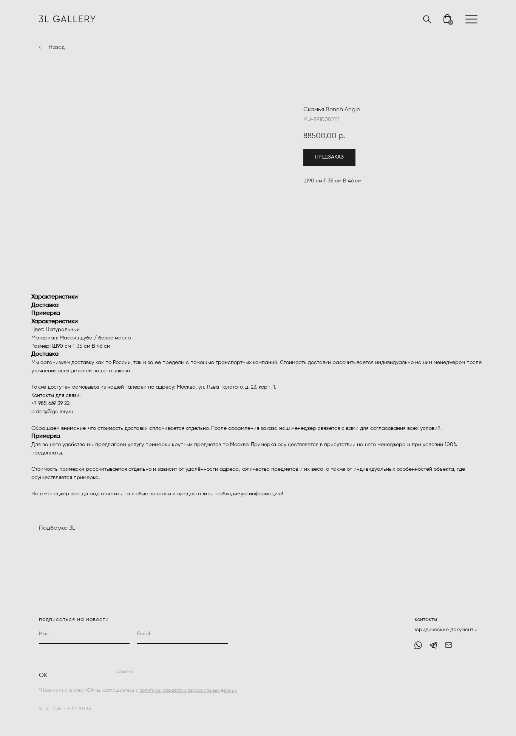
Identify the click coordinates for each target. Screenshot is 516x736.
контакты (426, 619)
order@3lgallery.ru (52, 411)
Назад (57, 47)
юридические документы (446, 629)
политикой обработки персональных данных (188, 690)
